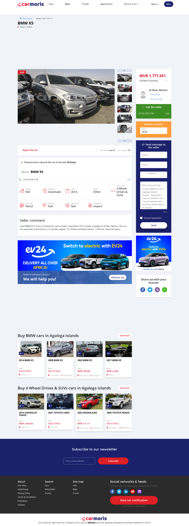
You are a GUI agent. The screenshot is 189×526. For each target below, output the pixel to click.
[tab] (153, 80)
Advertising (23, 489)
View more (125, 335)
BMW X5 (49, 18)
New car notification (134, 500)
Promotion (22, 501)
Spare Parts (106, 4)
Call (128, 179)
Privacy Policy (24, 493)
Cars (51, 4)
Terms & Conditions (27, 497)
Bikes (67, 4)
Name (145, 155)
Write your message (151, 185)
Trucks (85, 4)
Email (144, 165)
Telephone (151, 173)
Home (38, 18)
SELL (168, 4)
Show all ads (155, 94)
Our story (22, 485)
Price (144, 129)
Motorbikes (50, 489)
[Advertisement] (56, 49)
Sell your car (117, 277)
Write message (156, 99)
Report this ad (30, 150)
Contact (21, 504)
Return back (27, 18)
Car (43, 18)
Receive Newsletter (152, 218)
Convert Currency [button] (148, 80)
